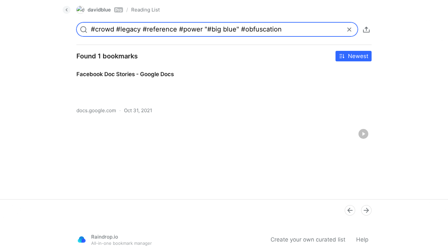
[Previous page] (350, 210)
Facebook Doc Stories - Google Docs (119, 68)
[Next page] (366, 210)
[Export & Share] (366, 29)
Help (362, 239)
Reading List (145, 10)
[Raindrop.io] (81, 239)
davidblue (105, 10)
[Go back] (67, 10)
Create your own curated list (308, 239)
